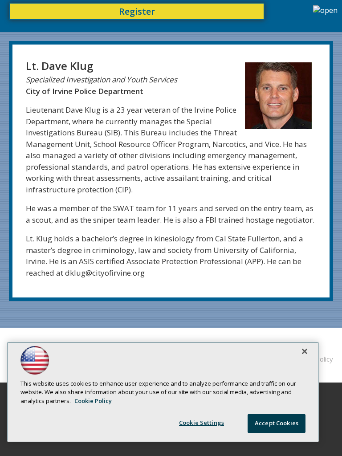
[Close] (304, 351)
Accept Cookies (276, 423)
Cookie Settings (201, 423)
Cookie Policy (93, 401)
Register (137, 11)
